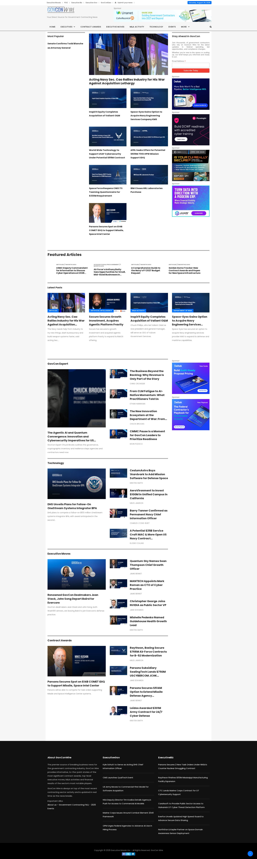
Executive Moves (115, 26)
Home (52, 26)
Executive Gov (91, 2)
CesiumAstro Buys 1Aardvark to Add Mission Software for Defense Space (149, 474)
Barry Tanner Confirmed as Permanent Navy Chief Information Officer (148, 514)
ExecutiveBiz (165, 757)
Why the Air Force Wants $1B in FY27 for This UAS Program (184, 269)
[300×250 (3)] (190, 129)
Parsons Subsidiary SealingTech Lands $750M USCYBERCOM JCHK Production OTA (148, 673)
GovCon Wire (157, 850)
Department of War (183, 310)
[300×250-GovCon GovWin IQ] (190, 94)
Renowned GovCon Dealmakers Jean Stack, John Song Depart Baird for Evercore (73, 599)
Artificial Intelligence (101, 310)
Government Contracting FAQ (74, 804)
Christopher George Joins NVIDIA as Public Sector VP (148, 603)
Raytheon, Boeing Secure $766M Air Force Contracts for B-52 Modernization (148, 651)
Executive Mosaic (54, 2)
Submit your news (125, 2)
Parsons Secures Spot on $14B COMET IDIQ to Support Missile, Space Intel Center (106, 230)
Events (172, 26)
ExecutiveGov (111, 757)
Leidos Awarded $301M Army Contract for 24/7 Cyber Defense (146, 712)
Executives (66, 26)
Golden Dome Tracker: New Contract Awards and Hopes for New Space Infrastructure (147, 270)
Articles (53, 310)
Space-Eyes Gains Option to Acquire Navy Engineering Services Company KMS (146, 115)
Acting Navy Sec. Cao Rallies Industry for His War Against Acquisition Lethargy (127, 81)
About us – (53, 804)
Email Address (179, 61)
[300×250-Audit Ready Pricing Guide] (190, 378)
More (184, 26)
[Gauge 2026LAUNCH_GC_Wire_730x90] (162, 16)
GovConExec (106, 2)
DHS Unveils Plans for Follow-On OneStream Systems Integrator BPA (72, 506)
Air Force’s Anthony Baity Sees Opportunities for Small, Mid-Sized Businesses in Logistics (72, 273)
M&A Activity (137, 26)
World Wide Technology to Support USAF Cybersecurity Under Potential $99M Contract (107, 154)
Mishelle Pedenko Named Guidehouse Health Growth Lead (148, 621)
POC (66, 2)
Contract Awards (90, 26)
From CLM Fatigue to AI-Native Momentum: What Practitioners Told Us (147, 395)
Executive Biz (76, 2)
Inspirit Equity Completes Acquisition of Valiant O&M (149, 318)
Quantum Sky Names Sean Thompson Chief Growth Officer (148, 565)
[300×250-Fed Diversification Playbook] (190, 414)
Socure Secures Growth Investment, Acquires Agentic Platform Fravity (106, 320)
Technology (156, 26)
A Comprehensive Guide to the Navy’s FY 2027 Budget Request (108, 270)
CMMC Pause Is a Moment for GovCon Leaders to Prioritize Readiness (147, 435)
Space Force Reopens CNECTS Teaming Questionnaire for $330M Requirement (105, 192)
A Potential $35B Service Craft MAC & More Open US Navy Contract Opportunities (148, 536)
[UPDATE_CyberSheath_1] (190, 165)
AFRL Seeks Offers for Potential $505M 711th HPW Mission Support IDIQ (148, 154)
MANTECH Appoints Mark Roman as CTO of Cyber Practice (147, 585)
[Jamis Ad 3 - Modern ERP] (190, 201)
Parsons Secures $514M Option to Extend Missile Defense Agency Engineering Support (146, 693)
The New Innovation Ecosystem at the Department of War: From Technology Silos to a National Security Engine (147, 419)
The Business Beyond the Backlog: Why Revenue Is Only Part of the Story (147, 375)
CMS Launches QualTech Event (118, 777)
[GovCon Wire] (61, 10)
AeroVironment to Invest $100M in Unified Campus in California (148, 494)
